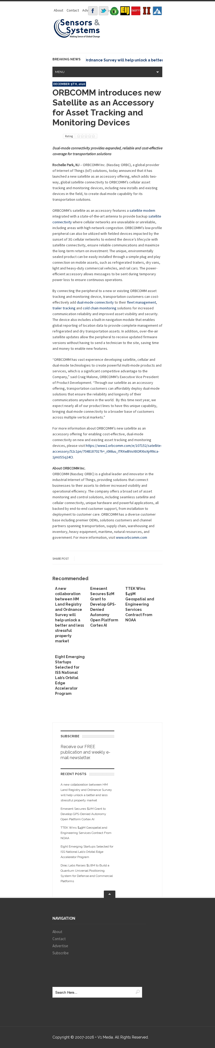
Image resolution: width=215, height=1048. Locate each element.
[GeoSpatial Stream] (157, 10)
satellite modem (142, 210)
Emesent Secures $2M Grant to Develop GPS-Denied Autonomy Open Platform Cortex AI (83, 814)
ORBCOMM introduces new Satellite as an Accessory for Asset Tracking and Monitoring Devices (106, 107)
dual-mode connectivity (95, 302)
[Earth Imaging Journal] (125, 10)
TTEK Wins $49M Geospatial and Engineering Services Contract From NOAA (139, 604)
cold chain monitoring (99, 308)
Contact (73, 10)
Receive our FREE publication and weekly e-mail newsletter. (85, 752)
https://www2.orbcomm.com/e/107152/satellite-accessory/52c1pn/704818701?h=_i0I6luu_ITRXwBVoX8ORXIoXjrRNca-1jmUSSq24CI (107, 451)
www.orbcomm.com (131, 537)
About (58, 10)
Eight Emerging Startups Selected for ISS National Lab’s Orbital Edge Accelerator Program (87, 852)
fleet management (141, 302)
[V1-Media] (114, 10)
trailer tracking (64, 308)
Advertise (60, 945)
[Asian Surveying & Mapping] (136, 10)
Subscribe (60, 952)
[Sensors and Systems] (77, 37)
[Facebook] (93, 10)
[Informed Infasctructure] (146, 10)
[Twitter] (103, 10)
